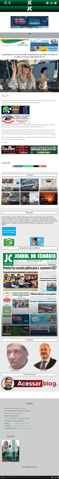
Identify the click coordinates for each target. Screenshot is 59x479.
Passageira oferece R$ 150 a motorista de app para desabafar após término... (28, 200)
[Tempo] (9, 2)
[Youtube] (55, 3)
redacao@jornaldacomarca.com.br (23, 423)
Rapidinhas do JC (25, 188)
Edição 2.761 (6, 188)
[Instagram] (51, 3)
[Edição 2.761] (10, 185)
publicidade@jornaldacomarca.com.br (22, 425)
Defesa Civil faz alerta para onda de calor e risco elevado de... (47, 200)
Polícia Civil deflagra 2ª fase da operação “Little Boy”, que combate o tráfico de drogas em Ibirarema (29, 219)
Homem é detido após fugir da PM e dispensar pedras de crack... (48, 186)
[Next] (56, 175)
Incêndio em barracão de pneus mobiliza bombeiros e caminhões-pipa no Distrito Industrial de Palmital (29, 221)
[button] (29, 33)
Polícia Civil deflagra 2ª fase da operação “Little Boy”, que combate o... (10, 200)
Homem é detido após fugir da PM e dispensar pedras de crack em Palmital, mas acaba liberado (27, 217)
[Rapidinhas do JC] (29, 185)
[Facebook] (47, 3)
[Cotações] (6, 2)
